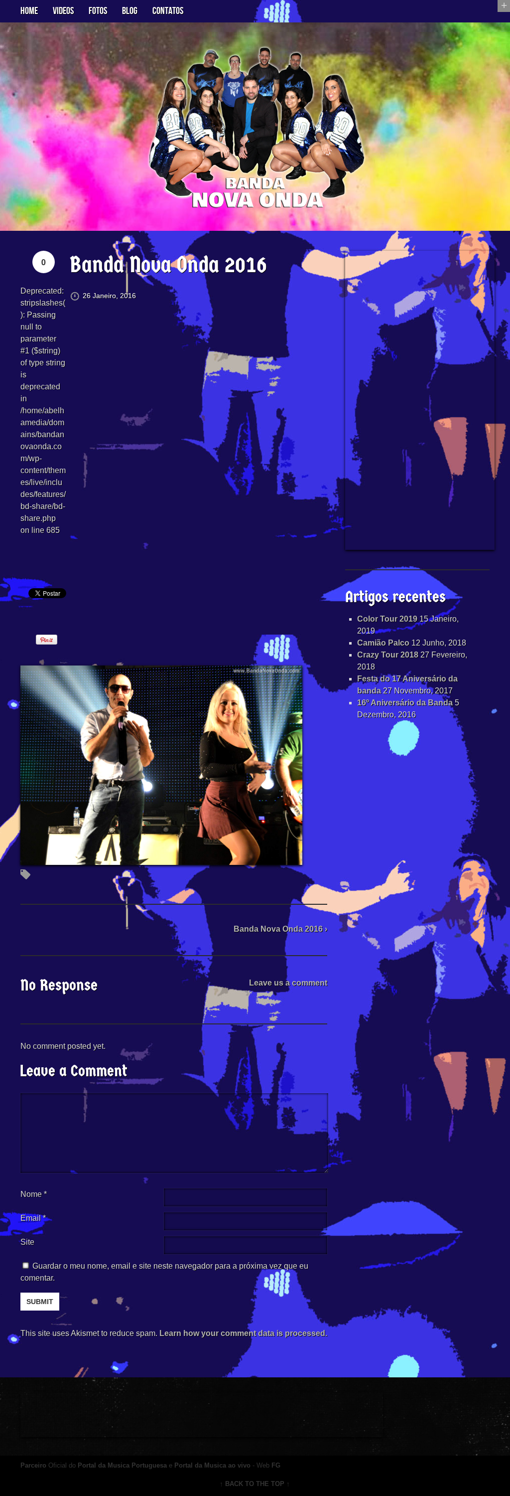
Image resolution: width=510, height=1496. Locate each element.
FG (275, 1465)
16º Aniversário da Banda (405, 702)
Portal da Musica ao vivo (212, 1465)
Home (29, 11)
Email (30, 1218)
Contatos (167, 11)
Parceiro (33, 1465)
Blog (129, 11)
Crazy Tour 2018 (387, 655)
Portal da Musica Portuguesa (122, 1465)
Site (27, 1242)
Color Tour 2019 (387, 619)
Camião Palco (383, 643)
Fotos (98, 11)
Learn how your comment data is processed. (243, 1333)
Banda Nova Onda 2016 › (280, 929)
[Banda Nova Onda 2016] (161, 858)
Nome (33, 1194)
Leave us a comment (288, 983)
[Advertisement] (420, 400)
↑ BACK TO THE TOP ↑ (255, 1484)
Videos (63, 11)
